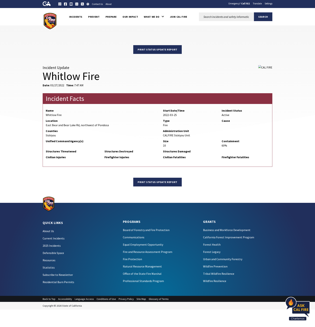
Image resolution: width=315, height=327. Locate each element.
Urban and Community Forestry (222, 259)
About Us (48, 231)
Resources (49, 260)
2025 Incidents (52, 245)
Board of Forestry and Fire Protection (146, 230)
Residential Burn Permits (58, 282)
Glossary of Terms (159, 299)
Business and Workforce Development (226, 230)
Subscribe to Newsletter (58, 275)
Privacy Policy (126, 299)
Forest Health (212, 244)
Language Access (84, 299)
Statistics (49, 267)
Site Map (141, 299)
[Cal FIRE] (50, 21)
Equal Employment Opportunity (143, 244)
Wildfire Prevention (215, 266)
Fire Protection (132, 259)
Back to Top (49, 299)
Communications (133, 237)
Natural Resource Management (142, 266)
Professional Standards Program (143, 281)
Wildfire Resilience (214, 281)
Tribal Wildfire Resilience (218, 273)
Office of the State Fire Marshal (142, 273)
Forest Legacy (211, 252)
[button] (154, 16)
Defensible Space (53, 253)
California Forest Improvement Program (228, 237)
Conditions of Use (106, 299)
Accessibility (65, 299)
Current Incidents (54, 238)
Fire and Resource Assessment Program (147, 252)
